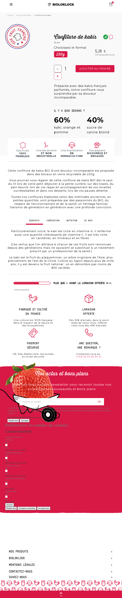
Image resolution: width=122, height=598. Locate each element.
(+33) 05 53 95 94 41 (88, 356)
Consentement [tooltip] (18, 431)
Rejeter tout (13, 421)
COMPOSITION (53, 221)
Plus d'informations (15, 417)
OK (99, 401)
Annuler (9, 505)
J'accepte (24, 421)
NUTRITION (72, 221)
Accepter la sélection (27, 508)
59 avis (88, 221)
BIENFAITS (34, 221)
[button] (15, 450)
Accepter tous (43, 508)
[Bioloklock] (61, 4)
